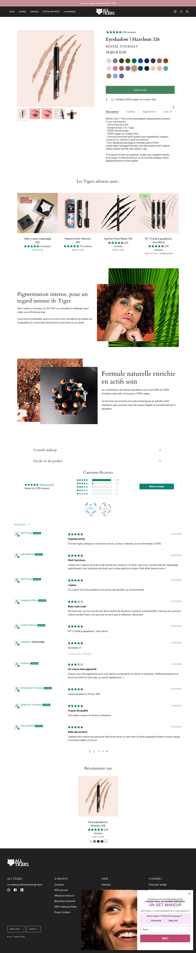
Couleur (130, 111)
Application (149, 111)
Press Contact (62, 912)
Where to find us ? (64, 895)
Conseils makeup (45, 450)
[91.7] (105, 508)
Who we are (61, 889)
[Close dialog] (189, 893)
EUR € (32, 929)
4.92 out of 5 (47, 484)
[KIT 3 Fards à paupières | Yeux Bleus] (158, 213)
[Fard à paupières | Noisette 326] (98, 796)
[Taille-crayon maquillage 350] (37, 213)
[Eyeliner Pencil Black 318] (118, 213)
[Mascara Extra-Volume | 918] (78, 213)
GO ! (165, 938)
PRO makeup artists (65, 906)
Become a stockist (64, 900)
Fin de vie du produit (47, 461)
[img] (75, 534)
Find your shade (158, 884)
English (15, 929)
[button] (114, 32)
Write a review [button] (156, 486)
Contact (59, 884)
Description (112, 111)
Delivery (106, 884)
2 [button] (94, 751)
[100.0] (91, 508)
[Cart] (187, 11)
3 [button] (98, 751)
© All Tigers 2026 (16, 937)
